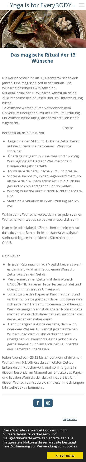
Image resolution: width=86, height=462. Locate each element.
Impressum (70, 419)
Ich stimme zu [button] (65, 455)
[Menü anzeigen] (81, 5)
